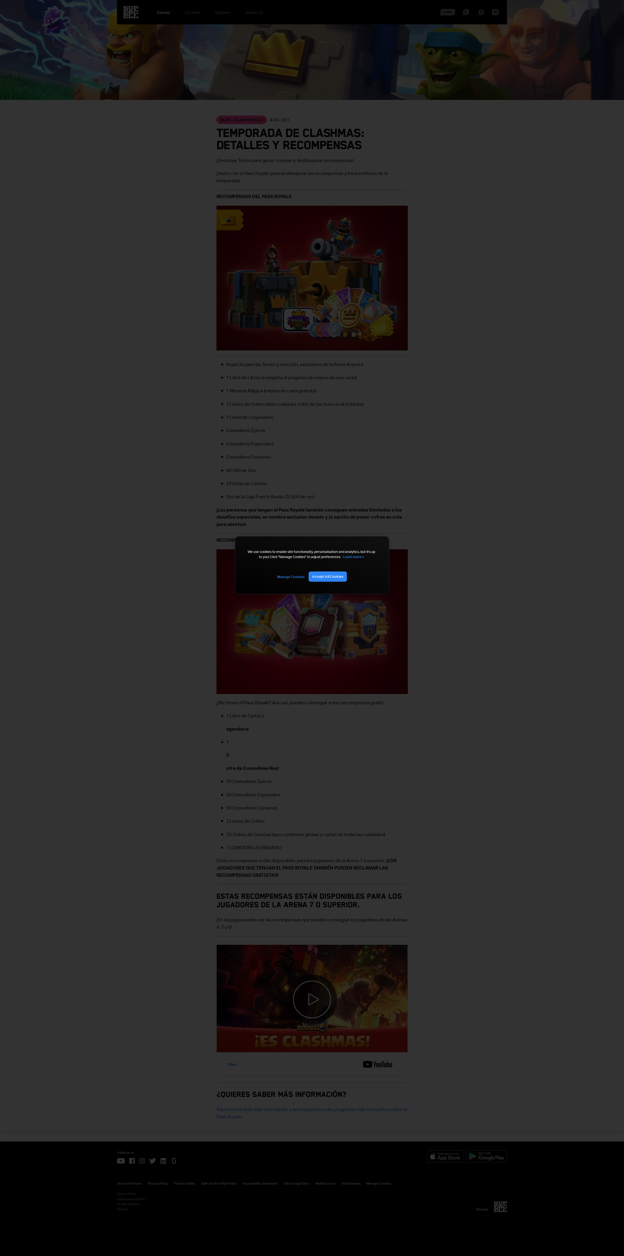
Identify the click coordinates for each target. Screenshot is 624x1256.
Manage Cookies (290, 577)
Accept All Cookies (327, 576)
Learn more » (353, 557)
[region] (312, 565)
